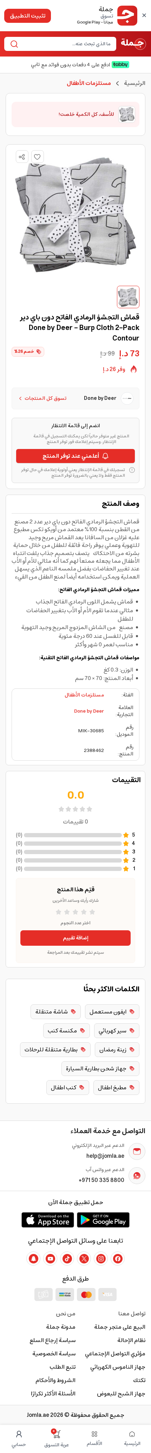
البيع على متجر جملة (119, 1327)
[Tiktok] (67, 1258)
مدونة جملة (61, 1327)
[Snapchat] (33, 1258)
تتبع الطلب (63, 1367)
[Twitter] (84, 1258)
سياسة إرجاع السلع (52, 1340)
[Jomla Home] (133, 44)
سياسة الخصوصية (54, 1353)
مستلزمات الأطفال (84, 695)
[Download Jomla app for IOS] (47, 1220)
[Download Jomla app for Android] (103, 1220)
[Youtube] (50, 1258)
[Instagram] (100, 1258)
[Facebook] (117, 1258)
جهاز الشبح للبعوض (121, 1393)
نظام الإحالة (131, 1340)
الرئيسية (134, 83)
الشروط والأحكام (55, 1380)
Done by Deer (89, 711)
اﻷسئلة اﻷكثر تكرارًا (53, 1393)
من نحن (66, 1313)
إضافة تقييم (75, 938)
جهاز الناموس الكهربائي (117, 1367)
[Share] (21, 157)
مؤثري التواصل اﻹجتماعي (115, 1353)
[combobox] (66, 43)
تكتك (139, 1380)
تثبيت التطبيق (27, 16)
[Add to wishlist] (37, 156)
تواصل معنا (131, 1313)
